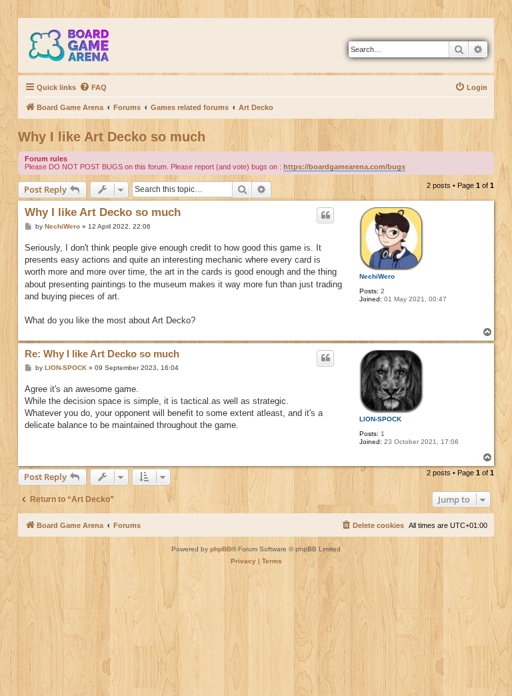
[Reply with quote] (325, 215)
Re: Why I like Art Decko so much (102, 353)
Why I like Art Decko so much (111, 136)
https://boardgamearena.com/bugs (344, 167)
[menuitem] (93, 87)
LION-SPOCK (380, 419)
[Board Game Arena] (78, 45)
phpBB (220, 549)
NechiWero (377, 276)
